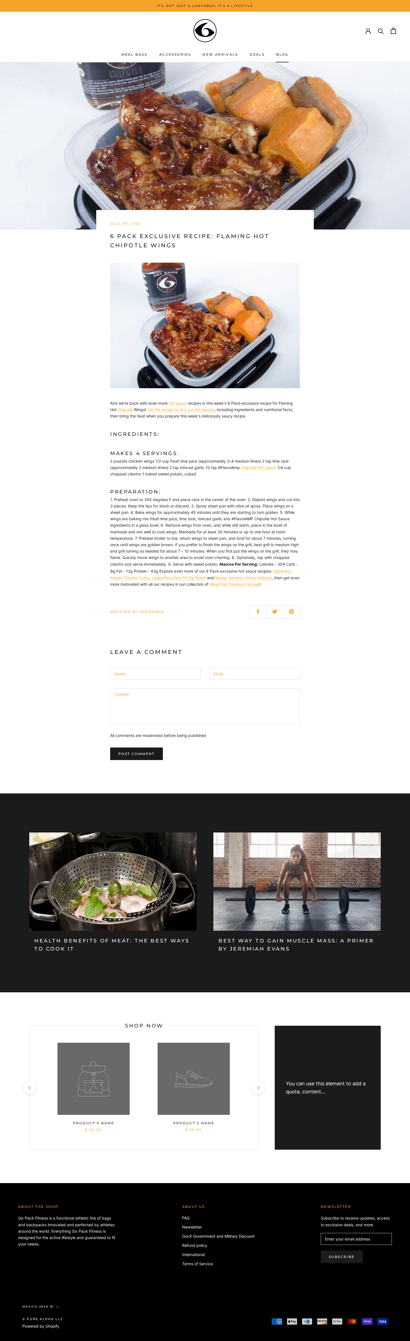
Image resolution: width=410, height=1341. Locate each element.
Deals (257, 54)
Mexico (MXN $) (38, 1306)
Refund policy (194, 1245)
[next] (257, 1087)
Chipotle (125, 409)
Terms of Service (197, 1263)
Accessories (175, 54)
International (193, 1254)
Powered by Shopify (40, 1326)
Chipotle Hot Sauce (258, 467)
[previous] (29, 1087)
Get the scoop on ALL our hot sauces (180, 409)
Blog (282, 54)
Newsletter (192, 1227)
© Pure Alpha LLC (42, 1319)
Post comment (136, 754)
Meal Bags (134, 54)
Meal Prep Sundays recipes (234, 584)
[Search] (381, 31)
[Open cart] (393, 31)
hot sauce (178, 403)
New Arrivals (220, 54)
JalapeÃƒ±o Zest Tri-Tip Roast (178, 577)
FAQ (186, 1217)
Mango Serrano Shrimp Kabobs (243, 577)
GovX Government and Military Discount (218, 1236)
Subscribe (342, 1257)
